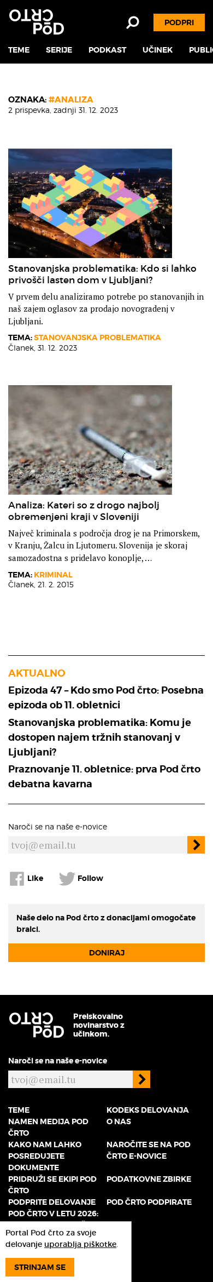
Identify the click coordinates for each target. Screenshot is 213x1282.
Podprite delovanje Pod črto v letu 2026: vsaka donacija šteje (56, 1213)
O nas (118, 1121)
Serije (59, 50)
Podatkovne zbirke (148, 1179)
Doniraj (107, 953)
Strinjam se (40, 1267)
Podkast (107, 50)
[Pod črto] (36, 22)
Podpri (179, 22)
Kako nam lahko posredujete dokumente (44, 1156)
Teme (18, 50)
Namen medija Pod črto (48, 1127)
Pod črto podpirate (149, 1202)
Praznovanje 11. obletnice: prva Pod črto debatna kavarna (104, 776)
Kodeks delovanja (147, 1110)
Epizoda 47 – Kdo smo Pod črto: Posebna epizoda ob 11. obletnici (106, 697)
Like (34, 878)
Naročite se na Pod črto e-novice (148, 1150)
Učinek (158, 50)
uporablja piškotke (80, 1244)
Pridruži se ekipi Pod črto (52, 1184)
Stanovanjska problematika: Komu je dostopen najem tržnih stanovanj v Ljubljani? (99, 737)
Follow (89, 878)
